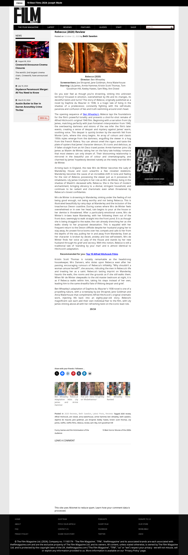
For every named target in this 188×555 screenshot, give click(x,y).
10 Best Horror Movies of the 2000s (116, 430)
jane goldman (78, 419)
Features (85, 27)
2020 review (126, 413)
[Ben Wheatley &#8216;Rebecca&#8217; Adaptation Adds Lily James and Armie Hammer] (66, 388)
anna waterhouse (86, 416)
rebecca (80, 423)
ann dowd (73, 416)
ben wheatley (113, 416)
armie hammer (100, 416)
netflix (63, 423)
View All (43, 118)
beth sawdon (125, 416)
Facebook (102, 529)
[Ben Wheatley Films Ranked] (118, 388)
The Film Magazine (28, 27)
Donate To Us (144, 519)
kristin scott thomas (118, 419)
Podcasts (102, 519)
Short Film (103, 524)
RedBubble (143, 529)
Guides (103, 27)
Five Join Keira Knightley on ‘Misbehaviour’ (92, 398)
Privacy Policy (21, 534)
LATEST (50, 27)
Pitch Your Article (66, 524)
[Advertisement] (93, 339)
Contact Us (63, 529)
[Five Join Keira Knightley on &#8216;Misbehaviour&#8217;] (92, 388)
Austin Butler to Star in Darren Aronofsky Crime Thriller (29, 107)
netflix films (71, 423)
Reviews (67, 27)
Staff (119, 27)
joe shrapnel (90, 419)
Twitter (101, 534)
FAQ (16, 529)
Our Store (143, 524)
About (18, 524)
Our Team (62, 519)
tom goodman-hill (105, 423)
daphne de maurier (63, 419)
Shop (133, 27)
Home (17, 519)
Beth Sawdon (90, 36)
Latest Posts (98, 413)
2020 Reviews (71, 413)
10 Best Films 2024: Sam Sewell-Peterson (49, 2)
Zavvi (140, 534)
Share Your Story (66, 534)
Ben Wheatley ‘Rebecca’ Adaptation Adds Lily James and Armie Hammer (66, 400)
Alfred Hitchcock (61, 416)
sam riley (93, 423)
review (86, 423)
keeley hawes (102, 419)
